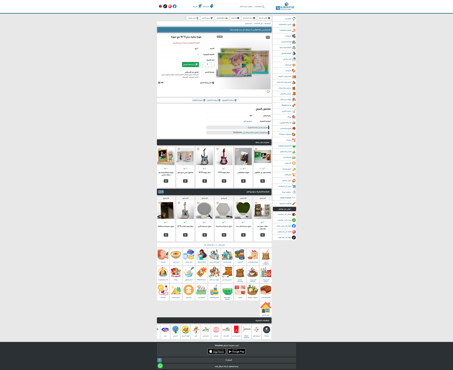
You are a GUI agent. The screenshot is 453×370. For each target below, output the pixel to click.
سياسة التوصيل (229, 100)
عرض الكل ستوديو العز (214, 245)
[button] (208, 6)
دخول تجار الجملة (249, 18)
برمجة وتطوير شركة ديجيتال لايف (226, 366)
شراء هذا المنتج (190, 64)
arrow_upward (159, 360)
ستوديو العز (247, 121)
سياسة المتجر (207, 18)
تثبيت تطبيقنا (193, 18)
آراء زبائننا (235, 18)
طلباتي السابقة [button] (264, 18)
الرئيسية (267, 23)
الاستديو (248, 23)
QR (160, 83)
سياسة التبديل (214, 100)
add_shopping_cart (262, 181)
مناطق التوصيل (222, 18)
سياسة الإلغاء (199, 100)
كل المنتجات (258, 23)
